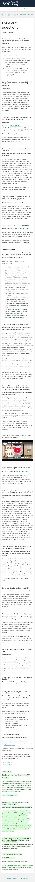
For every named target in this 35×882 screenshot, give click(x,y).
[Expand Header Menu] (30, 3)
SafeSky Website (12, 878)
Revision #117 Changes (26, 14)
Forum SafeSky (23, 878)
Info (9, 9)
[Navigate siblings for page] (5, 14)
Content (26, 9)
